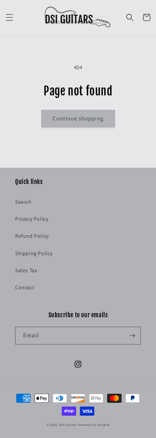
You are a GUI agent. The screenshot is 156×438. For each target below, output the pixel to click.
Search (23, 201)
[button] (9, 17)
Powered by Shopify (94, 424)
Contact (24, 287)
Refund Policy (32, 235)
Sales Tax (26, 270)
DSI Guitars (67, 424)
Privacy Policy (31, 218)
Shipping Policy (34, 253)
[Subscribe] (132, 335)
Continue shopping (78, 118)
